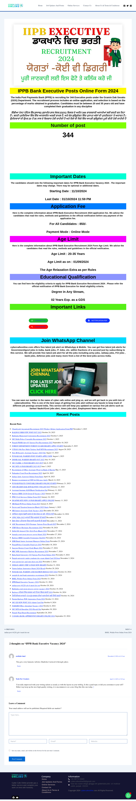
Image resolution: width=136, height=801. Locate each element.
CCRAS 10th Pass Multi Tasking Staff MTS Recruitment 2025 (35, 449)
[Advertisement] (68, 156)
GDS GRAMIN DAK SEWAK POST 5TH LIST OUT (31, 487)
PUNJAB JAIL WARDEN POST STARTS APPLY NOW (32, 456)
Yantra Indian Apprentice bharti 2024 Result (28, 568)
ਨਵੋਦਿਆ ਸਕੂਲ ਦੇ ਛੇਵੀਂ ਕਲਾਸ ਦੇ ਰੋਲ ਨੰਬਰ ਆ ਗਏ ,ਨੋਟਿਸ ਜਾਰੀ (33, 514)
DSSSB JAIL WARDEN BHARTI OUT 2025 (28, 459)
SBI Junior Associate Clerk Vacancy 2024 (27, 510)
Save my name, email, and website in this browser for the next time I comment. (36, 751)
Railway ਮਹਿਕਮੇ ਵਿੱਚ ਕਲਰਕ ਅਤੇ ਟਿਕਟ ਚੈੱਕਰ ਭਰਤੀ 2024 (32, 592)
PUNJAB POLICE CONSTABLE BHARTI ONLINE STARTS (34, 483)
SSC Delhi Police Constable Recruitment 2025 (29, 439)
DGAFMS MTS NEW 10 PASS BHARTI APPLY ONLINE (33, 500)
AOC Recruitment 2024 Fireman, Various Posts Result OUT (34, 524)
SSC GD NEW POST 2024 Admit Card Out (28, 602)
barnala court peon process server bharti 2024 (29, 534)
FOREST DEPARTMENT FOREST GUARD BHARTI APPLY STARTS (37, 446)
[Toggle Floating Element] (128, 795)
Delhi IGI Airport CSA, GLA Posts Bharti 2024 (29, 531)
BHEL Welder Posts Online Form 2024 (26, 578)
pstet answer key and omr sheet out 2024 (27, 561)
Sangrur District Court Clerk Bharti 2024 (27, 548)
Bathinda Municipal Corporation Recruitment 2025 (31, 436)
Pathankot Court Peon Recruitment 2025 (27, 473)
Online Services (74, 5)
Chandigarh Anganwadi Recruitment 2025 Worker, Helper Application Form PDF (42, 429)
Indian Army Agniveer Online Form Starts (27, 476)
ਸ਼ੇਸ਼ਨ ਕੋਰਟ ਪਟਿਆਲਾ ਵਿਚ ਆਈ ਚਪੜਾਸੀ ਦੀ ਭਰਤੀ (29, 521)
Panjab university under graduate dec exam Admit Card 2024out (36, 558)
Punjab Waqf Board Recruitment (24, 612)
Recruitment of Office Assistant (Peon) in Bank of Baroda (33, 470)
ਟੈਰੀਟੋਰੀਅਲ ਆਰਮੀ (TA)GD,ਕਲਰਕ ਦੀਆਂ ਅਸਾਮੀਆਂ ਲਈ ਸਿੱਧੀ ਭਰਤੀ (36, 595)
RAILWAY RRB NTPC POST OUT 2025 (27, 432)
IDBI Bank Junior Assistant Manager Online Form (31, 541)
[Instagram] (131, 6)
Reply (19, 666)
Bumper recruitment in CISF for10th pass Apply (30, 480)
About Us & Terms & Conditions (107, 5)
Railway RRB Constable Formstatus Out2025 (29, 538)
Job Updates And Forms (55, 5)
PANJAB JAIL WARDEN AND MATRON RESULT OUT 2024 (35, 572)
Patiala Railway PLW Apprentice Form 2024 (28, 599)
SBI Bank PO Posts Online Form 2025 (26, 504)
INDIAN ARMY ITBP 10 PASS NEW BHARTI (29, 565)
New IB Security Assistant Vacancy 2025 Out (29, 453)
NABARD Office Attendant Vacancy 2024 (27, 606)
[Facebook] (124, 6)
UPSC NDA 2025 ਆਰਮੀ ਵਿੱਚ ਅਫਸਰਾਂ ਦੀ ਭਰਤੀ (29, 517)
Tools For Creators (22, 679)
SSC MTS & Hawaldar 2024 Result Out (26, 609)
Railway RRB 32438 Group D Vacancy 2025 (28, 493)
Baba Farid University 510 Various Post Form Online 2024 (33, 555)
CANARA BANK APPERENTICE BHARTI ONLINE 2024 (33, 616)
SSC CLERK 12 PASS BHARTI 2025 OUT (27, 463)
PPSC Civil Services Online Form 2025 (26, 497)
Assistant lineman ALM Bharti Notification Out (29, 490)
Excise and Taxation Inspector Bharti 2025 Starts (30, 507)
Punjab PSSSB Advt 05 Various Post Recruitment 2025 (32, 442)
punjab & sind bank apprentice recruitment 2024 (30, 575)
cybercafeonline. (87, 791)
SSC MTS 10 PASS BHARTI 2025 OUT (26, 466)
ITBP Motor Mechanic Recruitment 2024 (27, 527)
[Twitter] (128, 6)
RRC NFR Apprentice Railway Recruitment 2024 (30, 551)
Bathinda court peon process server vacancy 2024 (30, 589)
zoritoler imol (20, 656)
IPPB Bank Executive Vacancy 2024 (25, 582)
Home (40, 5)
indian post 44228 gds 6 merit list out (26, 585)
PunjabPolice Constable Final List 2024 (27, 544)
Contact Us (87, 5)
